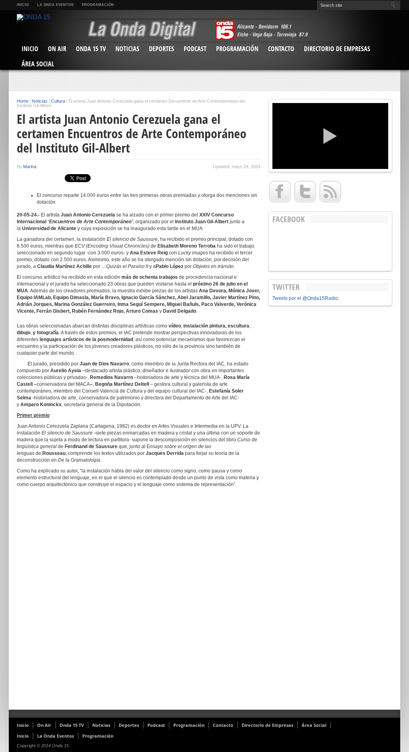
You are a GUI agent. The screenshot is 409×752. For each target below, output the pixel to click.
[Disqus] (138, 602)
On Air (57, 48)
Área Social (38, 64)
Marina (29, 166)
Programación (98, 5)
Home (22, 101)
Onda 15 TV (91, 48)
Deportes (161, 48)
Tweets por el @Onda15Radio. (305, 298)
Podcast (195, 48)
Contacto (281, 48)
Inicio (23, 5)
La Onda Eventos (55, 5)
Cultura (58, 101)
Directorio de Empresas (337, 48)
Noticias (127, 48)
